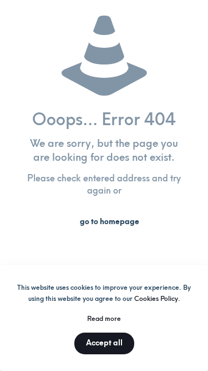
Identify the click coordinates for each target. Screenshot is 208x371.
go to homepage (109, 221)
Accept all (104, 343)
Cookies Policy (156, 299)
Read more (104, 319)
